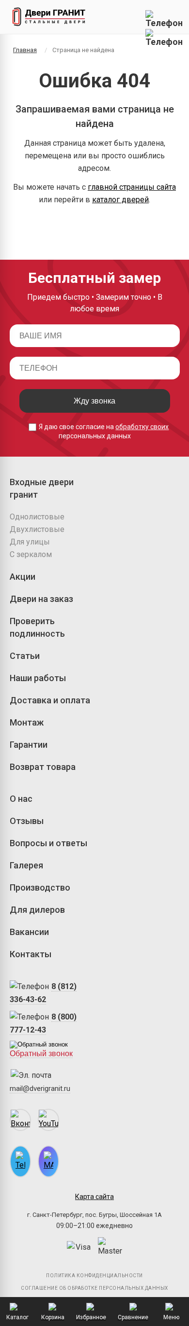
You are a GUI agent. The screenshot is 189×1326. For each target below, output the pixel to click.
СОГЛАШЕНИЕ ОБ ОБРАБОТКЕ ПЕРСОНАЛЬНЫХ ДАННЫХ (94, 1288)
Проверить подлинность (37, 627)
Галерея (26, 865)
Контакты (30, 954)
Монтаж (27, 722)
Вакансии (29, 932)
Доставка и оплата (50, 700)
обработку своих (142, 427)
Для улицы (30, 541)
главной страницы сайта (132, 187)
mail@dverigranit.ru (40, 1088)
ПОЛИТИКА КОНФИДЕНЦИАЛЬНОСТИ (94, 1275)
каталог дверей (120, 199)
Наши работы (38, 678)
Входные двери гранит (42, 488)
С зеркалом (31, 554)
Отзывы (27, 821)
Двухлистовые (37, 529)
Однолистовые (37, 516)
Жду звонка (94, 401)
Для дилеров (37, 910)
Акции (22, 577)
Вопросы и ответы (48, 843)
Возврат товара (43, 767)
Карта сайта (94, 1196)
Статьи (25, 656)
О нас (21, 799)
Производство (40, 887)
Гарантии (28, 745)
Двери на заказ (41, 599)
